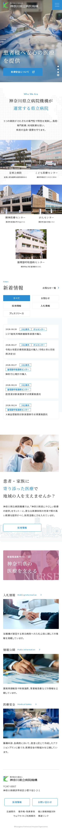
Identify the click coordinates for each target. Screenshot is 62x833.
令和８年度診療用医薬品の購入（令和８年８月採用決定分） (30, 351)
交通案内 (11, 811)
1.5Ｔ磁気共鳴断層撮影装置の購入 (23, 333)
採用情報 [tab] (16, 305)
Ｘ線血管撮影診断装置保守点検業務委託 (27, 414)
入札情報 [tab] (45, 305)
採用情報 (22, 527)
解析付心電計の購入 (16, 374)
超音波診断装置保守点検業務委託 (23, 394)
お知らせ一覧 (49, 287)
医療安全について (20, 71)
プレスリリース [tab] (16, 313)
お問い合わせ (45, 802)
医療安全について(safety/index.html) (31, 728)
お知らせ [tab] (45, 298)
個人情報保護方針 (46, 811)
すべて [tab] (16, 298)
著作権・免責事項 (26, 811)
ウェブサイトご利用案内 (24, 815)
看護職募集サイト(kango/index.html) (31, 565)
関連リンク (43, 815)
